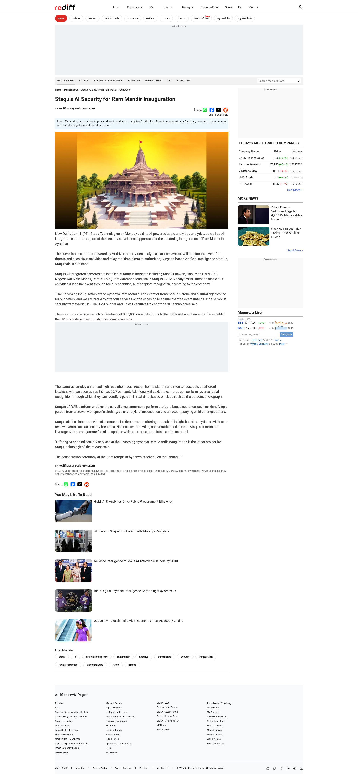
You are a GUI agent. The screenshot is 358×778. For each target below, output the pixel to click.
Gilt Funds (111, 725)
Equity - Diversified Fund (168, 720)
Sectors (92, 18)
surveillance (164, 656)
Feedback (144, 768)
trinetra (132, 664)
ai (75, 656)
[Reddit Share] (224, 109)
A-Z (56, 707)
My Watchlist (245, 18)
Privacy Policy (100, 768)
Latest (83, 80)
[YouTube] (294, 769)
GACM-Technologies (251, 158)
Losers (166, 18)
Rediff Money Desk (70, 108)
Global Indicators (215, 721)
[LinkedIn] (301, 769)
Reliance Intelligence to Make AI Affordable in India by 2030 (136, 561)
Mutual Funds (112, 18)
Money (186, 7)
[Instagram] (288, 769)
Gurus (228, 7)
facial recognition (68, 664)
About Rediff (61, 768)
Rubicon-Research (250, 164)
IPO (169, 80)
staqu (62, 656)
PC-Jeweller (246, 184)
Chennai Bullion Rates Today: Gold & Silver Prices (286, 233)
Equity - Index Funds (166, 707)
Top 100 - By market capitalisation (72, 743)
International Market (108, 80)
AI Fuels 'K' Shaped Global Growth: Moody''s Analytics (131, 531)
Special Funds (113, 734)
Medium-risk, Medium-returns (120, 716)
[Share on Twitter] (218, 109)
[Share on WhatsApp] (267, 769)
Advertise (80, 768)
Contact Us (162, 768)
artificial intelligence (97, 656)
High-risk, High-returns (117, 712)
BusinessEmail (210, 7)
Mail (152, 7)
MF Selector (111, 752)
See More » (295, 250)
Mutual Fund (153, 80)
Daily (66, 712)
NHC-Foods (246, 177)
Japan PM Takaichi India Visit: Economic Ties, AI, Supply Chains (138, 621)
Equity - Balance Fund (167, 716)
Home (116, 7)
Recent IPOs (61, 730)
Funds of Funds (114, 730)
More (252, 7)
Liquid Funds (112, 739)
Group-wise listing (64, 721)
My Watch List (214, 712)
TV (239, 7)
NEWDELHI (88, 108)
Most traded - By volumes (67, 739)
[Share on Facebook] (211, 109)
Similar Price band (64, 734)
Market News (66, 80)
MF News (161, 725)
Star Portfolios (201, 18)
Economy (134, 80)
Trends (182, 18)
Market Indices (214, 730)
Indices (76, 18)
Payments (133, 7)
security (185, 656)
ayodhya (143, 656)
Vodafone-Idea (248, 171)
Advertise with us (215, 743)
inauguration (206, 656)
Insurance (132, 18)
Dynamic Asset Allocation (119, 743)
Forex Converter (215, 725)
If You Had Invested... (217, 716)
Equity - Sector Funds (167, 712)
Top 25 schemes (114, 707)
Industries (183, 80)
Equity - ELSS (162, 703)
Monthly (84, 712)
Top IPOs (64, 725)
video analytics (95, 664)
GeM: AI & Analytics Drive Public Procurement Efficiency (133, 501)
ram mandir (123, 656)
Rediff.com (189, 768)
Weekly (74, 712)
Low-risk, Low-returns (116, 721)
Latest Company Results (67, 748)
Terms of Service (123, 768)
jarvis (116, 664)
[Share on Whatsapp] (204, 109)
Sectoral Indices (215, 734)
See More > (295, 190)
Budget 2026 (162, 729)
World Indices (214, 739)
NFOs (108, 748)
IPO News (73, 730)
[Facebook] (281, 769)
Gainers (150, 18)
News (166, 7)
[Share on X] (274, 769)
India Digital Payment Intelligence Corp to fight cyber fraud (135, 591)
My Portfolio (223, 18)
